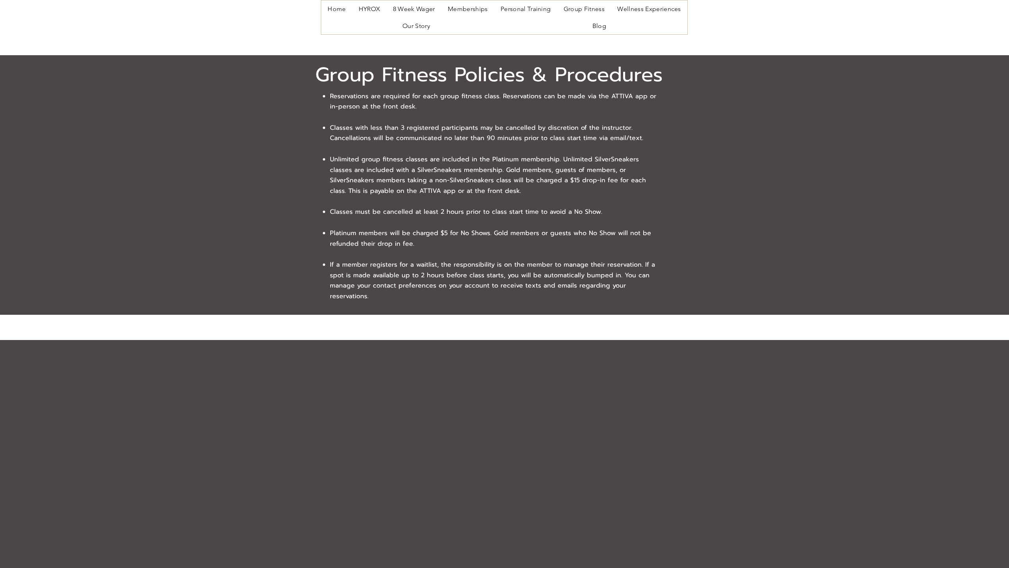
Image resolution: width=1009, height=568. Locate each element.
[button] (467, 8)
